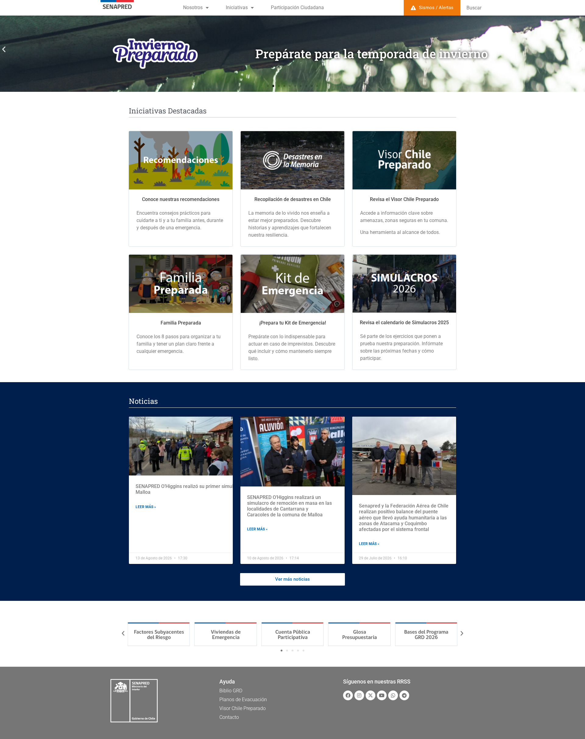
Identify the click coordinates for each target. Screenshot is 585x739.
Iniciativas (237, 7)
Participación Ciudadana (297, 7)
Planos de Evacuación (243, 699)
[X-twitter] (370, 695)
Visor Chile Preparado (242, 708)
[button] (4, 49)
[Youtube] (382, 695)
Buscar (473, 8)
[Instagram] (359, 695)
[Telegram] (404, 695)
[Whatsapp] (393, 695)
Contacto (229, 717)
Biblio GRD (230, 691)
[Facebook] (348, 695)
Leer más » (146, 507)
